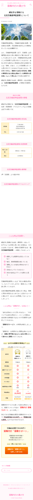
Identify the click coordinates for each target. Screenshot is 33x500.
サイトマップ (26, 485)
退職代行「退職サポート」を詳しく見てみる (16, 450)
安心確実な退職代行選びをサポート (16, 488)
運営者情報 (6, 485)
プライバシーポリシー (16, 485)
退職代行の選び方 (16, 5)
